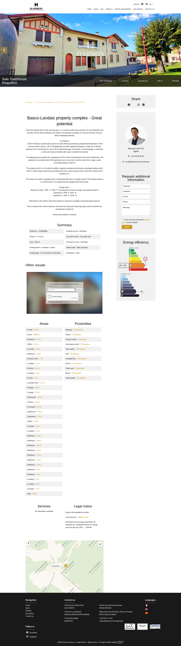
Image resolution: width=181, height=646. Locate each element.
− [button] (28, 546)
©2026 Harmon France (65, 642)
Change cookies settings (108, 642)
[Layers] (100, 544)
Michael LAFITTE (136, 148)
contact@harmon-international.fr (111, 621)
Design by (121, 642)
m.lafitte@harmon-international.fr (137, 162)
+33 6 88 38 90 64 (137, 156)
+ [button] (28, 543)
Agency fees (92, 642)
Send (127, 227)
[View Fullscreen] (28, 551)
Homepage (29, 102)
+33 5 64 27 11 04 (105, 618)
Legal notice (81, 642)
